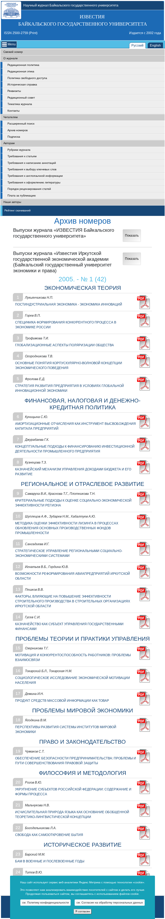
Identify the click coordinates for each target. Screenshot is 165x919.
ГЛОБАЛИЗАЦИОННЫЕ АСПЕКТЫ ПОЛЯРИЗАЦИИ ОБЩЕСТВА (64, 345)
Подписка (13, 136)
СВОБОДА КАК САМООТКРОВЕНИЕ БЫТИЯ (49, 835)
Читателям (10, 117)
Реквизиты (14, 91)
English (155, 45)
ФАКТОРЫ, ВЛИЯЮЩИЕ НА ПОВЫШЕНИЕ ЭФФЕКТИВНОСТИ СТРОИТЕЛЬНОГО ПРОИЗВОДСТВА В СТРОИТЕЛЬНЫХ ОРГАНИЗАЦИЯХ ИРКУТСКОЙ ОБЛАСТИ (72, 601)
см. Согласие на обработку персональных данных (109, 902)
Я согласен (82, 911)
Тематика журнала (19, 104)
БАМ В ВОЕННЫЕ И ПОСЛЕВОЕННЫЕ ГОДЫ (49, 861)
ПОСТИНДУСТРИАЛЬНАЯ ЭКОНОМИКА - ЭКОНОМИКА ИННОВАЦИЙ (68, 304)
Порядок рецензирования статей (29, 188)
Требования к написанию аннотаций (31, 162)
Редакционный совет (21, 97)
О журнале (10, 58)
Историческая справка (22, 84)
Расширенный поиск (20, 123)
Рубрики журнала (18, 149)
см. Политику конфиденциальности (45, 902)
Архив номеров (17, 130)
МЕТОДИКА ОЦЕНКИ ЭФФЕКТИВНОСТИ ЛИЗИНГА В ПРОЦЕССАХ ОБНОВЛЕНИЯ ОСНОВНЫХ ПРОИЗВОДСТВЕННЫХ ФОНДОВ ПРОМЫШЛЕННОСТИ (66, 528)
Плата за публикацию (21, 195)
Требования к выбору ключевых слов (31, 169)
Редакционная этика (20, 71)
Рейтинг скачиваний (17, 210)
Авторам (9, 143)
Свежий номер (13, 51)
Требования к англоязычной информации (35, 175)
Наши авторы (12, 202)
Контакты (13, 110)
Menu (12, 44)
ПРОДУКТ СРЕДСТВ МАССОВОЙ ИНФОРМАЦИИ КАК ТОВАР (62, 700)
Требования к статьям (22, 156)
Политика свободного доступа (27, 78)
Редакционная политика (23, 65)
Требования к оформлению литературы (33, 182)
